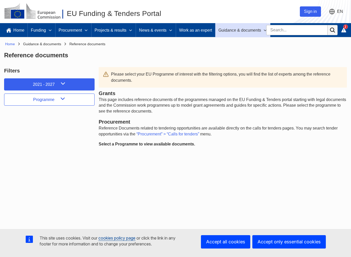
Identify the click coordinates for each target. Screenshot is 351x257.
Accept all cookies (225, 241)
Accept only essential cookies (289, 241)
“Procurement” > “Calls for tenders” (167, 134)
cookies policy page (116, 238)
